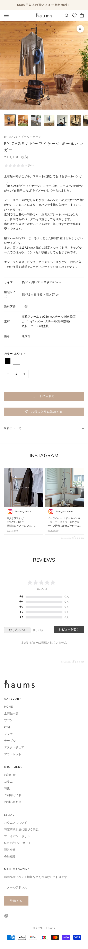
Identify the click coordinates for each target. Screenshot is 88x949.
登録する (16, 901)
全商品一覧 (11, 713)
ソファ (8, 734)
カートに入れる (44, 396)
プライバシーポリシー (18, 836)
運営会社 (10, 850)
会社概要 (10, 857)
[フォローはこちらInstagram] (6, 916)
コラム (8, 782)
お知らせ (10, 775)
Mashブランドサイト (17, 843)
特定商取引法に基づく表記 (21, 829)
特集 (7, 788)
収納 (7, 727)
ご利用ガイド (12, 795)
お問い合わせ (12, 802)
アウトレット (12, 754)
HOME (8, 707)
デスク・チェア (14, 747)
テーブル (10, 741)
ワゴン (8, 720)
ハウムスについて (15, 823)
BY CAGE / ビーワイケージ (23, 136)
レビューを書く (69, 629)
